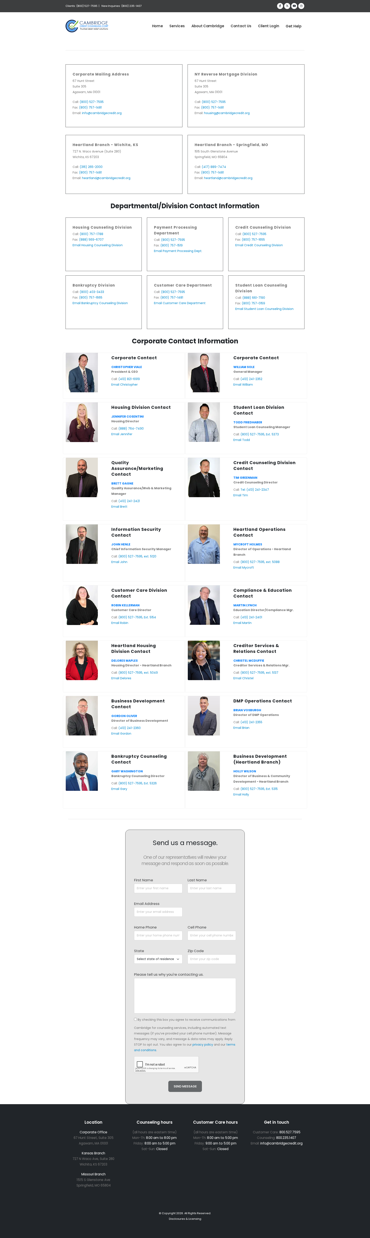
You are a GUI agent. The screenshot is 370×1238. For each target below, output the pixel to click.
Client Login (268, 26)
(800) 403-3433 (92, 292)
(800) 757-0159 (253, 303)
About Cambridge (207, 26)
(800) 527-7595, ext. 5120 (137, 556)
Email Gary (119, 789)
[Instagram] (301, 6)
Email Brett (119, 506)
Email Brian (241, 728)
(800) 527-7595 (92, 102)
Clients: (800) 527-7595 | (82, 6)
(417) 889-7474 (214, 167)
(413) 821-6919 (129, 379)
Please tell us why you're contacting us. (168, 974)
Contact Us (241, 26)
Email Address (147, 903)
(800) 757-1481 (90, 107)
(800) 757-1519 (171, 245)
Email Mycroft (243, 567)
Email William (243, 384)
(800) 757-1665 (90, 297)
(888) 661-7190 (253, 298)
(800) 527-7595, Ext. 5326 (137, 783)
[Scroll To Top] (362, 1233)
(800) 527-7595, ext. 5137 (259, 672)
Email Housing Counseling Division (98, 245)
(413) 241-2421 (129, 501)
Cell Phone (197, 927)
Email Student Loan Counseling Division (264, 309)
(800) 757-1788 (91, 234)
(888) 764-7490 (131, 428)
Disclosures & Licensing (185, 1219)
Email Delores (121, 678)
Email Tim (240, 495)
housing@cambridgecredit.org (227, 113)
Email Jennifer (121, 434)
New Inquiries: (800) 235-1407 (121, 6)
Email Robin (119, 623)
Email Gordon (121, 733)
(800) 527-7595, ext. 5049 (138, 672)
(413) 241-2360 (129, 728)
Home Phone (145, 927)
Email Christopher (124, 384)
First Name (143, 880)
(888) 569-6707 (91, 239)
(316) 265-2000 (91, 167)
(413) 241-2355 (251, 722)
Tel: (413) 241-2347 (254, 490)
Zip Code (196, 950)
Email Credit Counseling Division (259, 245)
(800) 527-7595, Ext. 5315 (259, 789)
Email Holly (241, 794)
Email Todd (241, 440)
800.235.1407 (286, 1137)
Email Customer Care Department (180, 303)
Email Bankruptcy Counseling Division (100, 303)
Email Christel (243, 678)
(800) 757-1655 (253, 239)
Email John (119, 562)
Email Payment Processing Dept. (178, 251)
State (139, 950)
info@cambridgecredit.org (102, 113)
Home (157, 26)
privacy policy (202, 1044)
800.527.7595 (289, 1132)
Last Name (197, 880)
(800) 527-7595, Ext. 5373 (259, 434)
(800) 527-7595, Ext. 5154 (137, 617)
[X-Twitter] (287, 6)
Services (177, 26)
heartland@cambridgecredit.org (106, 178)
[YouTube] (294, 6)
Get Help (293, 26)
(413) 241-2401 (251, 617)
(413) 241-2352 (251, 379)
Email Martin (242, 623)
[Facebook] (280, 6)
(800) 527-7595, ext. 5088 (260, 562)
